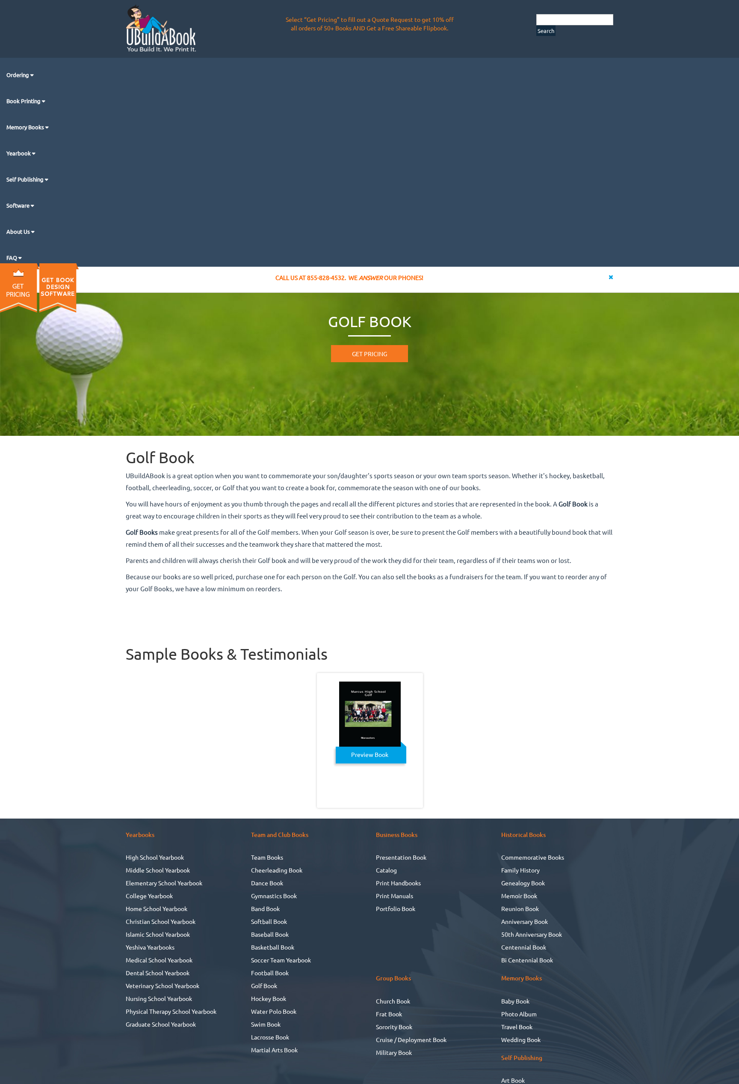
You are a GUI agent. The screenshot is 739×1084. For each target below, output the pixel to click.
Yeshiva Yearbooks (150, 947)
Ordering (18, 74)
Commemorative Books (532, 857)
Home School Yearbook (156, 908)
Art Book (513, 1080)
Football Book (270, 973)
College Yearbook (149, 895)
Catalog (386, 870)
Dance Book (267, 883)
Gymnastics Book (274, 895)
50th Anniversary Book (531, 934)
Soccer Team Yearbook (281, 960)
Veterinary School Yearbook (162, 985)
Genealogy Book (523, 883)
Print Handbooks (398, 883)
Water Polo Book (273, 1011)
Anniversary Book (524, 921)
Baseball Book (270, 934)
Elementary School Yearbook (164, 883)
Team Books (267, 857)
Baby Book (515, 1001)
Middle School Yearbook (158, 870)
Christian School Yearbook (160, 921)
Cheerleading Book (276, 870)
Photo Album (519, 1014)
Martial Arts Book (274, 1050)
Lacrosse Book (270, 1037)
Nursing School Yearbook (159, 998)
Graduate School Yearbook (161, 1024)
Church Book (393, 1001)
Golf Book (264, 985)
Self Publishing (25, 179)
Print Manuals (394, 895)
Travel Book (516, 1026)
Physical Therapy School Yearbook (171, 1011)
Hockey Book (268, 998)
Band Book (265, 908)
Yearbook (19, 153)
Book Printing (24, 100)
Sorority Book (394, 1026)
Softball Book (269, 921)
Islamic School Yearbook (158, 934)
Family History (520, 870)
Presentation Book (401, 857)
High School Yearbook (155, 857)
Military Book (394, 1052)
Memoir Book (519, 895)
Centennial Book (523, 947)
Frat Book (389, 1014)
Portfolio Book (395, 908)
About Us (18, 231)
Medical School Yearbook (159, 960)
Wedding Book (521, 1039)
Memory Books (25, 127)
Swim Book (266, 1024)
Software (18, 205)
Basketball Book (272, 947)
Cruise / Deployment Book (411, 1039)
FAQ (12, 257)
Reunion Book (520, 908)
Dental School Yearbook (157, 973)
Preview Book (369, 754)
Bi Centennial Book (527, 960)
